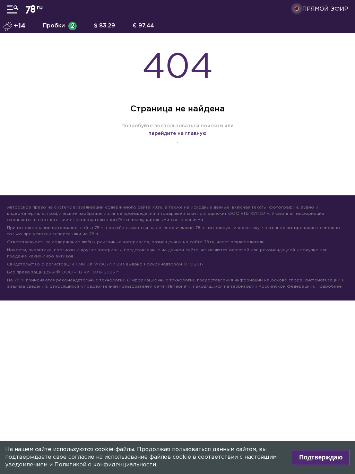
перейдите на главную (177, 134)
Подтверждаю (321, 457)
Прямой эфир (325, 9)
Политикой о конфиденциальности (105, 464)
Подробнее (329, 286)
